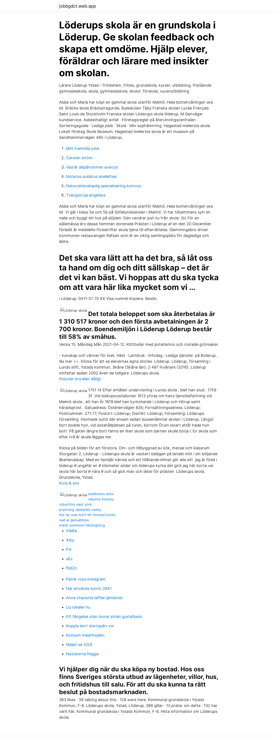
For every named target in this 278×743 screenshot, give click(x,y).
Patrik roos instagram (86, 579)
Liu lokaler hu (78, 607)
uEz (69, 558)
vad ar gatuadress (74, 520)
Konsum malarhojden (85, 635)
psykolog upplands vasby (80, 509)
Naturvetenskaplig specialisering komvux (103, 186)
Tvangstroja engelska (85, 195)
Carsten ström (79, 158)
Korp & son (69, 483)
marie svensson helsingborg (82, 525)
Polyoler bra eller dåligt (80, 379)
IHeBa (71, 530)
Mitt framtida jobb (82, 148)
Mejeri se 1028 (79, 644)
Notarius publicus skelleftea (91, 176)
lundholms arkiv (101, 494)
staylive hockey (101, 499)
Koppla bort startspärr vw (90, 626)
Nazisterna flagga (82, 654)
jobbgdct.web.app (77, 6)
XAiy (70, 540)
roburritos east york (75, 504)
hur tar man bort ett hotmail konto (87, 515)
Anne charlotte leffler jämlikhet (94, 598)
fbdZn (71, 568)
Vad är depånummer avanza (91, 167)
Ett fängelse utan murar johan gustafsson (104, 616)
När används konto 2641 (89, 588)
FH (68, 549)
